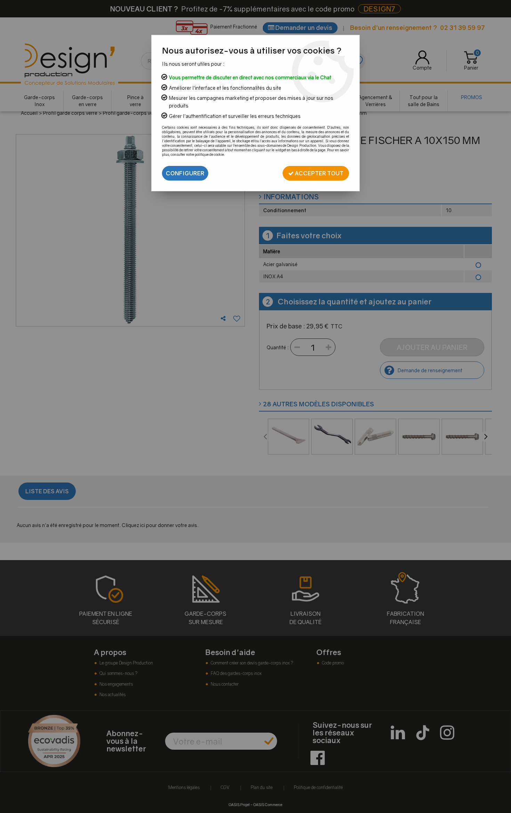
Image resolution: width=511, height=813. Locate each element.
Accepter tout (318, 173)
